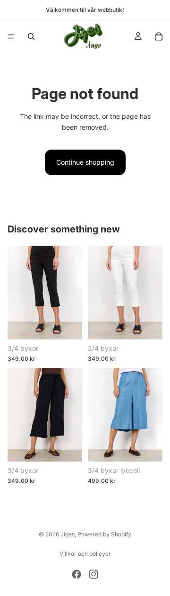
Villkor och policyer (85, 553)
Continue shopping (85, 162)
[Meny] (11, 36)
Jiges (67, 534)
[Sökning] (31, 36)
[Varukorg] (158, 36)
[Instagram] (93, 574)
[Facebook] (76, 574)
